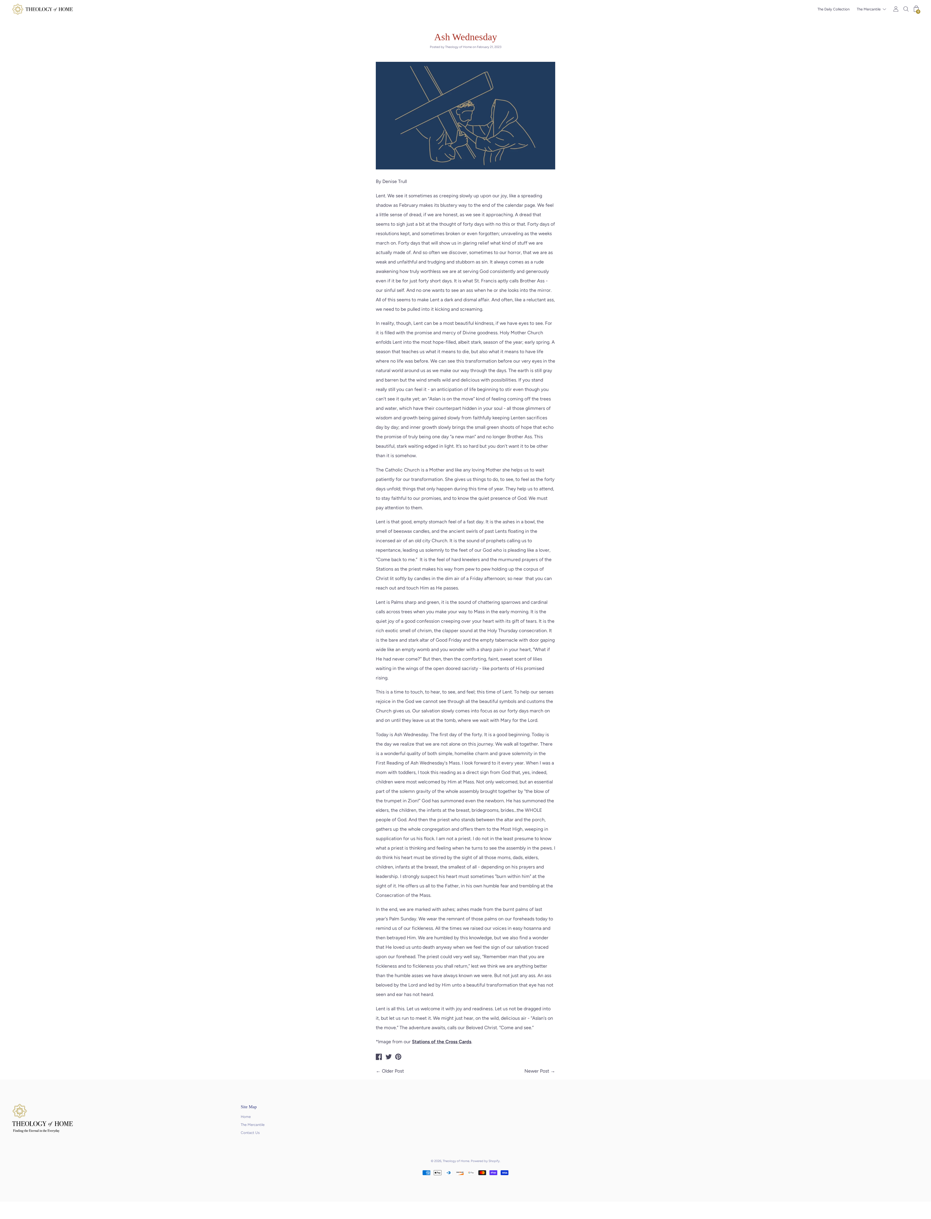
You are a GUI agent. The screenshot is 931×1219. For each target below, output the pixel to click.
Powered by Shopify (485, 1161)
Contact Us (250, 1133)
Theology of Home (456, 1161)
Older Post (393, 1071)
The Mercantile (869, 9)
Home (246, 1117)
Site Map (249, 1106)
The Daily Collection (834, 9)
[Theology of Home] (379, 1057)
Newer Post (536, 1071)
